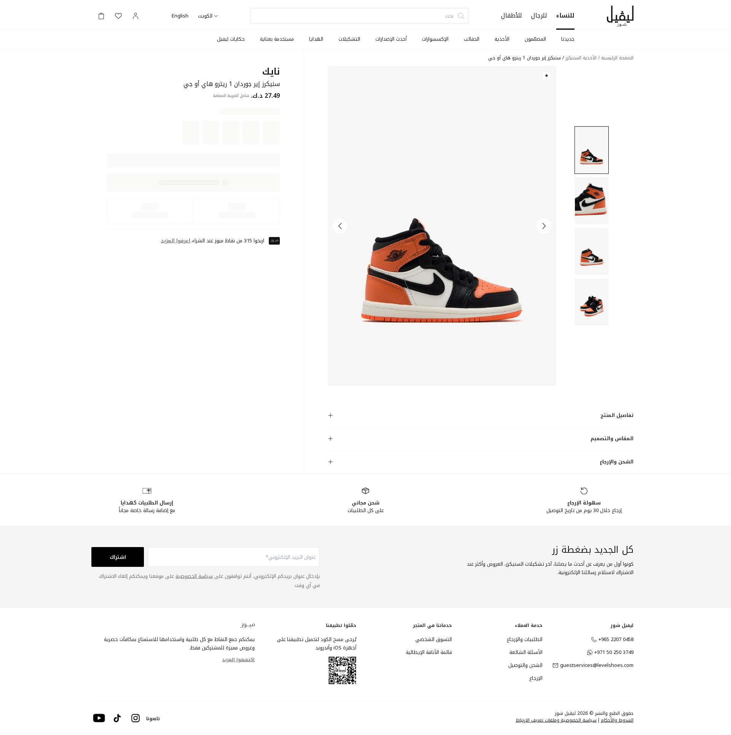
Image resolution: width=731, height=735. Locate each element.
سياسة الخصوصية (194, 576)
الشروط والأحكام (617, 720)
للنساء (565, 15)
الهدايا (316, 39)
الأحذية (502, 39)
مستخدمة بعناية (277, 39)
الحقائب (471, 39)
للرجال (539, 15)
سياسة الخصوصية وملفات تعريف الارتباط (556, 720)
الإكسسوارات (435, 39)
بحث (449, 16)
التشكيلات (349, 39)
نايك (271, 71)
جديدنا (568, 39)
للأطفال (511, 15)
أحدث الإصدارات (391, 39)
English (180, 16)
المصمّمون (535, 39)
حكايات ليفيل (231, 39)
